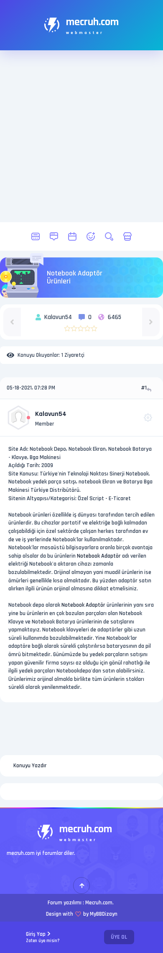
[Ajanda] (72, 236)
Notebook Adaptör (99, 556)
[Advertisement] (81, 136)
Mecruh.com (98, 902)
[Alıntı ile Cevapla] (150, 389)
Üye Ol (119, 937)
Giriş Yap (43, 937)
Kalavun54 (50, 414)
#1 (144, 387)
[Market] (127, 236)
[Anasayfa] (35, 236)
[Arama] (109, 236)
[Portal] (54, 236)
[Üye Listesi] (91, 236)
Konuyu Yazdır (29, 765)
